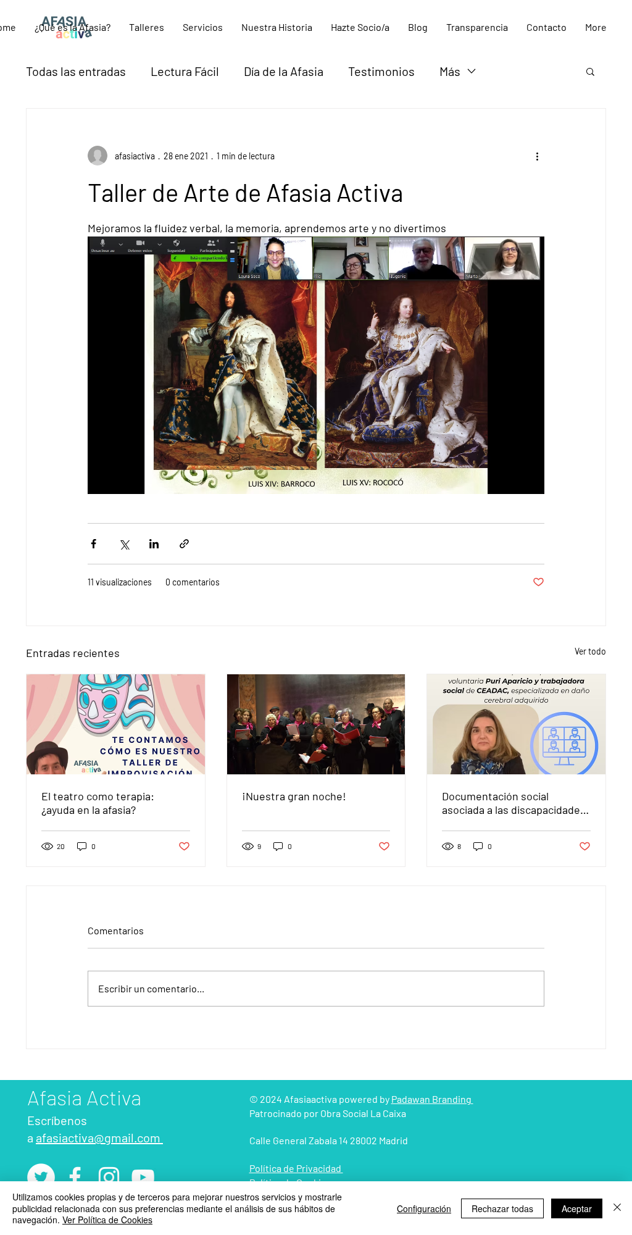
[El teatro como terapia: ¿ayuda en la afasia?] (116, 724)
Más (449, 71)
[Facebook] (75, 1177)
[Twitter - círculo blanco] (41, 1177)
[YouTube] (143, 1177)
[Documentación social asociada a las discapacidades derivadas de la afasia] (516, 724)
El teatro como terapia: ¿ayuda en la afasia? (97, 802)
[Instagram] (109, 1177)
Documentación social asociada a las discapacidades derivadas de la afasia (514, 802)
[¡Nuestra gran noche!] (316, 724)
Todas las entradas (76, 71)
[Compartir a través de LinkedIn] (154, 544)
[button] (146, 27)
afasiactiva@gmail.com (99, 1137)
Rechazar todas (502, 1208)
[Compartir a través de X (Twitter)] (124, 544)
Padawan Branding (432, 1099)
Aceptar (577, 1208)
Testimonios (381, 71)
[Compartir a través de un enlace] (184, 544)
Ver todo (590, 651)
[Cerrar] (617, 1208)
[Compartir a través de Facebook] (93, 544)
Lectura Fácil (185, 71)
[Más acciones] (537, 155)
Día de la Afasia (283, 71)
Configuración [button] (424, 1208)
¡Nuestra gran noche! (294, 796)
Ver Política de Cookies (107, 1219)
